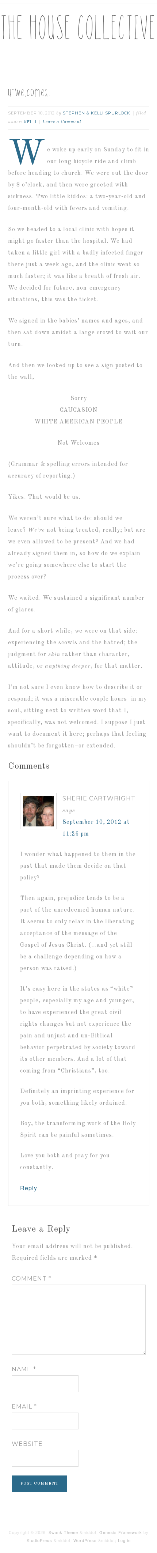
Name (24, 1369)
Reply (28, 1188)
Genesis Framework (120, 1532)
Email (24, 1406)
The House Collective (78, 33)
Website (27, 1443)
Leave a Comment (61, 122)
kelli (30, 121)
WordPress (85, 1540)
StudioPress (39, 1540)
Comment (31, 1278)
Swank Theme (63, 1532)
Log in (124, 1540)
